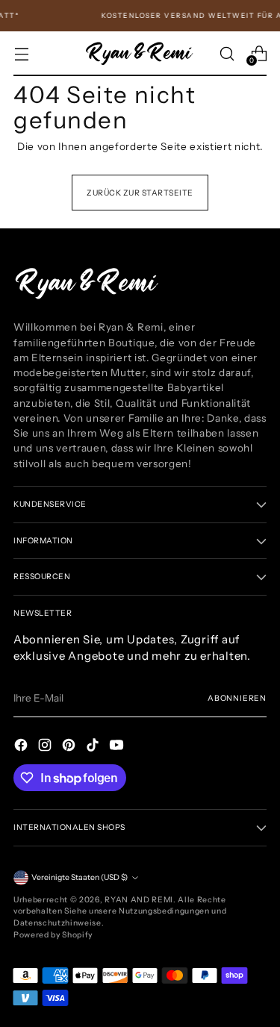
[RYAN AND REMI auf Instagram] (46, 746)
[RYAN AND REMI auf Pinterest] (70, 746)
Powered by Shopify (53, 935)
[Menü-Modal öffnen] (21, 53)
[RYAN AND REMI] (140, 54)
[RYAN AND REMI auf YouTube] (118, 746)
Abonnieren (237, 698)
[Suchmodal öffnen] (226, 53)
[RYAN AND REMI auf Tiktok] (94, 746)
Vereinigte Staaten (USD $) (79, 877)
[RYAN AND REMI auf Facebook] (22, 746)
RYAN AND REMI (139, 900)
